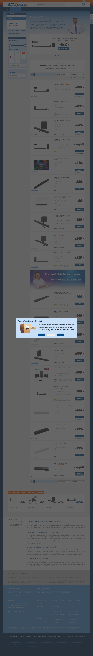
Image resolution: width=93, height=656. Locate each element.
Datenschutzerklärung (43, 330)
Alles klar (41, 334)
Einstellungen (51, 334)
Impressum (52, 330)
